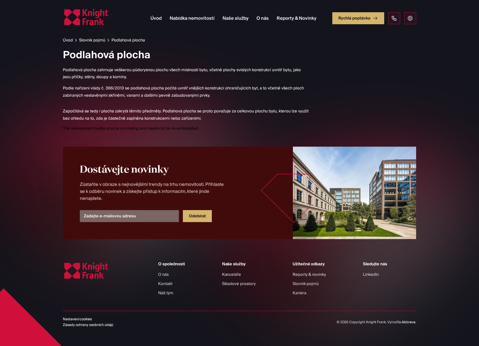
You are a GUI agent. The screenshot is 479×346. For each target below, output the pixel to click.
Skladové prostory (239, 283)
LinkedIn (371, 274)
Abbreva (408, 322)
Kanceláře (231, 274)
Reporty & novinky (309, 274)
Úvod (156, 18)
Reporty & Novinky (296, 18)
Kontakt (165, 283)
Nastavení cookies (77, 319)
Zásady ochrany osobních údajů (88, 325)
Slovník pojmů (92, 40)
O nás (262, 18)
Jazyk (410, 18)
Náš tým (165, 293)
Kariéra (299, 293)
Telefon (394, 18)
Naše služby (235, 18)
